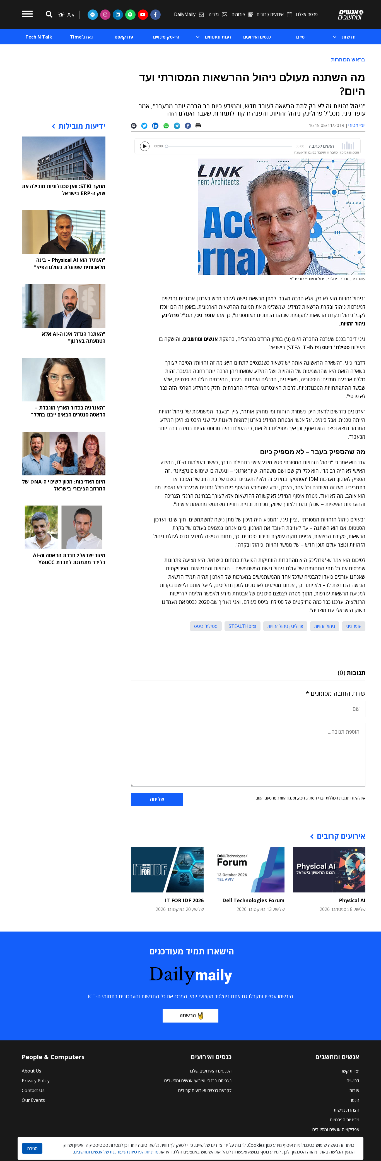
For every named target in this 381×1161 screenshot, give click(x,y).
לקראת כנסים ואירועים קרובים (205, 1090)
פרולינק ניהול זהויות (285, 626)
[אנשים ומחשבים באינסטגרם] (105, 14)
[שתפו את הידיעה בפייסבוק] (190, 125)
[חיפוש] (48, 15)
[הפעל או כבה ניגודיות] (61, 15)
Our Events (33, 1100)
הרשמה (188, 1015)
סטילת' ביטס (206, 626)
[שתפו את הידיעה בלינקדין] (157, 125)
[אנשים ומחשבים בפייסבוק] (155, 14)
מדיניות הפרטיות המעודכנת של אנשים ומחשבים (116, 1152)
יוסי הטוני (356, 125)
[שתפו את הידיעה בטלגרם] (179, 125)
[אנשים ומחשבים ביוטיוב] (143, 14)
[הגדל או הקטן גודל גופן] (70, 15)
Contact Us (33, 1090)
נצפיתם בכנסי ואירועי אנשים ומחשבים (198, 1081)
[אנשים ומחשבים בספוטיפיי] (130, 14)
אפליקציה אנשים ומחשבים (335, 1129)
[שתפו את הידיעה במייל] (136, 125)
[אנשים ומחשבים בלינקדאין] (118, 14)
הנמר (354, 1100)
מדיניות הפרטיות (344, 1120)
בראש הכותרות (348, 59)
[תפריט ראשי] (27, 14)
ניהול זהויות (324, 626)
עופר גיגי (353, 626)
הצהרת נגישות (346, 1110)
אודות (354, 1090)
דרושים (352, 1081)
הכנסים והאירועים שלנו (211, 1071)
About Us (31, 1071)
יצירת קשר (350, 1071)
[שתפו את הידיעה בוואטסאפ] (168, 125)
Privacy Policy (36, 1081)
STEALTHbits (242, 626)
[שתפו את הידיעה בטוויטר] (146, 125)
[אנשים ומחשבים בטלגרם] (92, 14)
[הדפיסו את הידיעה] (200, 125)
